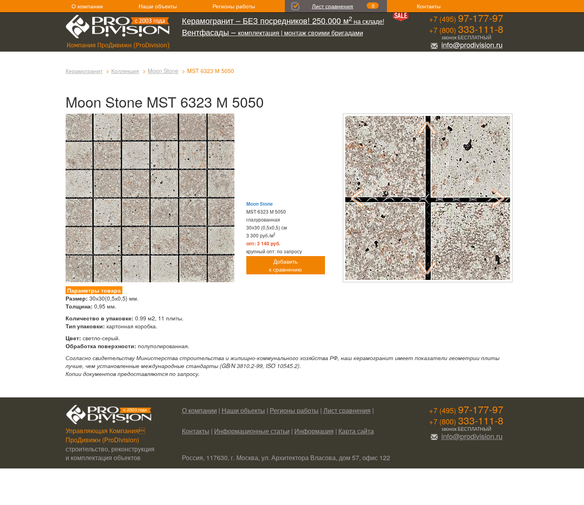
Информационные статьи (252, 431)
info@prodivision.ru (472, 44)
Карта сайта (356, 431)
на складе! (283, 21)
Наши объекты (158, 6)
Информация (314, 431)
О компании (87, 6)
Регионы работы (234, 6)
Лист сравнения (332, 6)
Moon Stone (163, 71)
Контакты (429, 6)
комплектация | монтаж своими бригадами (272, 32)
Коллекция (125, 71)
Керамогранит (84, 71)
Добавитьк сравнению (285, 265)
